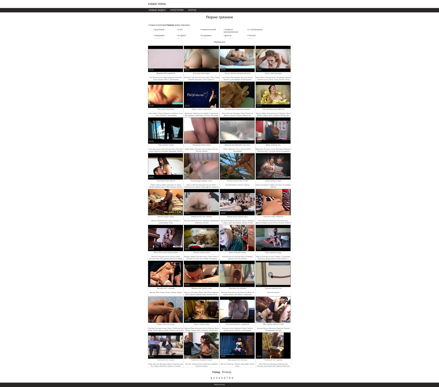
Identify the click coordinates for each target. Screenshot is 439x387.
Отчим (250, 223)
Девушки (171, 77)
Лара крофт (245, 364)
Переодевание (270, 330)
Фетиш (275, 223)
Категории (176, 10)
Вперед (226, 372)
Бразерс (187, 256)
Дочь (208, 77)
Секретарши (199, 115)
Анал (257, 77)
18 (151, 366)
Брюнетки (167, 113)
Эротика (152, 292)
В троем (178, 185)
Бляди (287, 79)
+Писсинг (251, 35)
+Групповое (159, 29)
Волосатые (284, 221)
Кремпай (191, 79)
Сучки (155, 79)
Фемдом (264, 223)
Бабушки (282, 113)
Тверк (217, 77)
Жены (288, 113)
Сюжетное (206, 364)
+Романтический (208, 29)
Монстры (231, 364)
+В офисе (181, 35)
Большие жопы (200, 77)
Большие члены (240, 221)
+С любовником (254, 29)
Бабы (187, 294)
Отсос (238, 149)
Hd (150, 77)
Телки (204, 294)
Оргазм (278, 151)
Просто (189, 185)
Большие (178, 77)
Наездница (172, 151)
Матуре (283, 115)
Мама (264, 113)
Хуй (192, 77)
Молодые (187, 77)
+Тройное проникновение (231, 30)
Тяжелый (270, 292)
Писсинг (215, 149)
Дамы (167, 330)
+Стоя (180, 29)
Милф (206, 113)
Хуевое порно (157, 4)
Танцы (171, 223)
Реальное (249, 113)
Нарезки (279, 366)
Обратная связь (219, 384)
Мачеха (198, 221)
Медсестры (247, 115)
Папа (212, 77)
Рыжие (244, 328)
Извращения (214, 221)
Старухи (265, 115)
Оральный (271, 366)
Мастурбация (235, 77)
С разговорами (173, 79)
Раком (160, 113)
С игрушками (213, 113)
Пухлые (198, 151)
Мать (270, 115)
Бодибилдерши (246, 79)
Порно (192, 10)
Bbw (166, 79)
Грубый (198, 294)
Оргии (258, 185)
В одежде (249, 256)
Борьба (179, 292)
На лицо (279, 330)
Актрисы (239, 115)
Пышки (203, 187)
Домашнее (188, 113)
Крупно (192, 294)
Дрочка (288, 77)
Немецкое (287, 149)
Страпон (277, 256)
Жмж (157, 292)
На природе (281, 77)
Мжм (239, 294)
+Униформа (158, 35)
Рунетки (207, 115)
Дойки (187, 149)
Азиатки (231, 294)
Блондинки (285, 151)
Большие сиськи (272, 113)
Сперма (271, 185)
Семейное (157, 187)
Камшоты (157, 151)
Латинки (209, 294)
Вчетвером (237, 223)
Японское (243, 292)
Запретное (198, 223)
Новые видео (157, 10)
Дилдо (180, 258)
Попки (165, 77)
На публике (286, 185)
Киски (250, 77)
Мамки (153, 185)
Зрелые (258, 113)
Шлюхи (240, 185)
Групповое (170, 185)
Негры (228, 77)
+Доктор (227, 35)
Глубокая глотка (262, 79)
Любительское (157, 77)
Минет (262, 77)
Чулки (172, 256)
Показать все (219, 42)
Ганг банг (278, 185)
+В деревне (205, 35)
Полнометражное (231, 185)
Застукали (214, 115)
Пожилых (276, 115)
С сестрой (271, 151)
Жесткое (229, 113)
